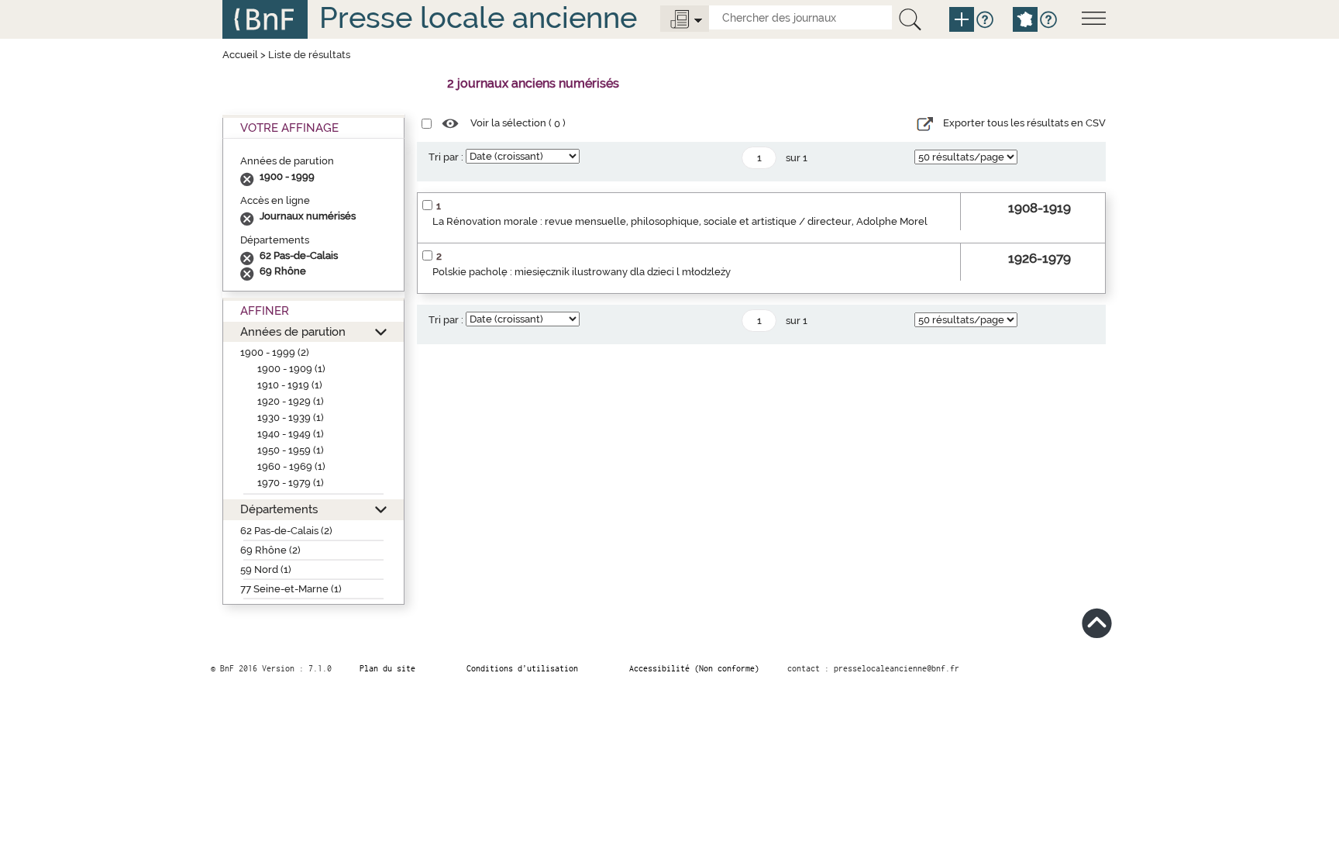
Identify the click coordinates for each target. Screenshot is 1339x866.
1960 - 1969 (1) (291, 466)
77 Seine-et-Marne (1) (291, 589)
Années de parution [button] (293, 331)
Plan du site (387, 668)
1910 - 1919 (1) (289, 385)
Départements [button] (279, 509)
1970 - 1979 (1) (290, 482)
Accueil (240, 54)
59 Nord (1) (265, 569)
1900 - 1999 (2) (274, 352)
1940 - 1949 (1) (290, 434)
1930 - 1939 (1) (290, 417)
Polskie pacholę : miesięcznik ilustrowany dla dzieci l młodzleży (581, 272)
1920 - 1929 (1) (290, 401)
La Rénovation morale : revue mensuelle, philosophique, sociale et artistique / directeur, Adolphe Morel (680, 221)
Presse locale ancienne (478, 17)
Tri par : (446, 157)
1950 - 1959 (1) (290, 450)
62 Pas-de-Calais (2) (286, 531)
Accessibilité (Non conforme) (694, 668)
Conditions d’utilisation (522, 668)
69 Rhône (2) (270, 550)
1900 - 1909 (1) (291, 368)
